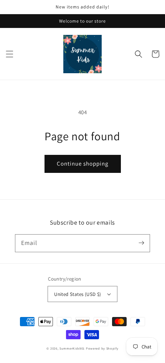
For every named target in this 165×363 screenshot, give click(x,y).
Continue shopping (83, 163)
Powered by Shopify (102, 348)
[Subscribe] (141, 243)
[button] (9, 54)
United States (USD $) (77, 294)
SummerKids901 (72, 348)
